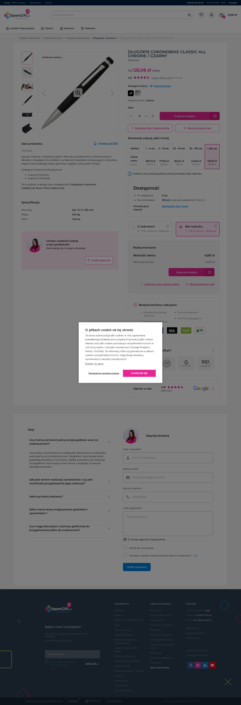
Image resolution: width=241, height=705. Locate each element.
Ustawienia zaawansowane (103, 373)
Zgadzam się (139, 373)
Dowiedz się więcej (94, 364)
